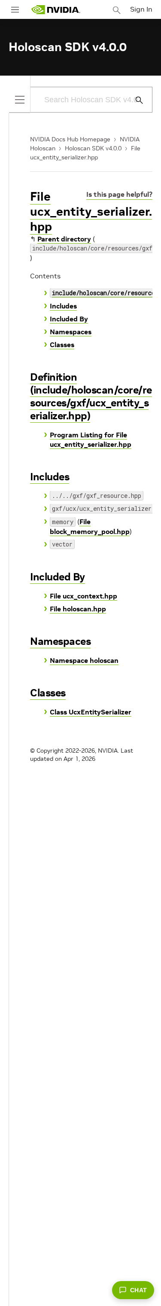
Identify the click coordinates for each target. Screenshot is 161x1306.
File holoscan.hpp (78, 608)
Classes (62, 344)
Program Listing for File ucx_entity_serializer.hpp (90, 439)
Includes (63, 306)
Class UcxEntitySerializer (90, 712)
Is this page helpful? (119, 194)
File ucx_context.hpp (83, 596)
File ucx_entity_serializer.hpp (91, 211)
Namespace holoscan (84, 660)
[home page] (55, 9)
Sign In (141, 9)
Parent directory (64, 239)
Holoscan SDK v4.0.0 (93, 148)
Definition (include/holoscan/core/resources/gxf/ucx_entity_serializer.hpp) (91, 396)
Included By (69, 318)
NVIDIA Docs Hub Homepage (70, 139)
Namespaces (70, 331)
